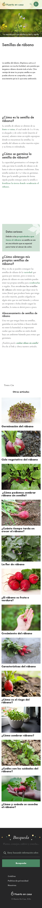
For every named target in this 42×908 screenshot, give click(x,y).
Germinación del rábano (17, 426)
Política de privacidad (18, 881)
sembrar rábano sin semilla (27, 343)
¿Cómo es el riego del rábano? (16, 701)
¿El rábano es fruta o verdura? (15, 599)
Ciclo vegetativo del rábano (20, 459)
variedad (28, 272)
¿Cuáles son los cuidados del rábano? (20, 770)
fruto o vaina (8, 129)
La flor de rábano (13, 564)
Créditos (12, 876)
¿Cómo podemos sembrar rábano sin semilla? (19, 494)
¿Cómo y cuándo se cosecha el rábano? (20, 805)
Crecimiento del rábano (17, 633)
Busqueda (21, 863)
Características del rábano (19, 666)
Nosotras (12, 885)
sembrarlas (34, 282)
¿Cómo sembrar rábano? (18, 735)
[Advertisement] (21, 55)
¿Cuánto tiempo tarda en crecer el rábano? (18, 530)
